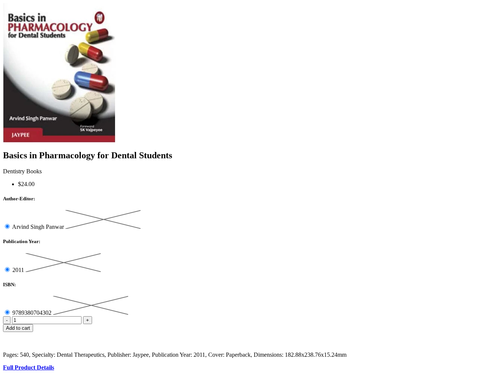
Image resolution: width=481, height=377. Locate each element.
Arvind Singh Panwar (38, 227)
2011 (19, 270)
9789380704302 (32, 312)
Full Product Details (28, 367)
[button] (240, 335)
